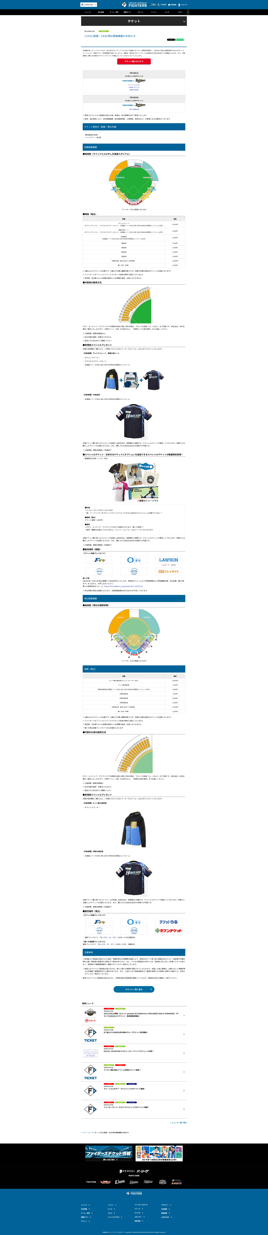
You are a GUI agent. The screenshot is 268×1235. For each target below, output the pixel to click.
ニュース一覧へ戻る (179, 1122)
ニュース (88, 12)
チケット (141, 12)
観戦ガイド (127, 12)
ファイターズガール (141, 1205)
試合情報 (101, 12)
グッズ (167, 12)
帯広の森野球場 (134, 109)
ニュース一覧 (92, 1132)
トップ (83, 1132)
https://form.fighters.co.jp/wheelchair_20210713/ (123, 586)
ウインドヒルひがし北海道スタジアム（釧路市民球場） (134, 87)
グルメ (180, 12)
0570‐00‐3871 (110, 937)
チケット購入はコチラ (134, 61)
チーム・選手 (114, 12)
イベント (154, 12)
